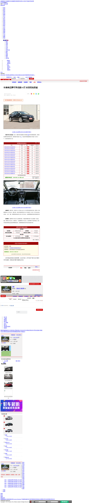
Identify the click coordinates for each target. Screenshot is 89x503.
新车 (7, 41)
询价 (7, 56)
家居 (4, 20)
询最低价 (13, 334)
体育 (4, 11)
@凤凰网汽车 (10, 281)
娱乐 (4, 10)
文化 (4, 26)
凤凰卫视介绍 (51, 499)
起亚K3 (13, 330)
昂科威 (6, 449)
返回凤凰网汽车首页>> (35, 283)
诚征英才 (27, 499)
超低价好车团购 (83, 81)
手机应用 (32, 1)
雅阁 (2, 330)
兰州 (18, 75)
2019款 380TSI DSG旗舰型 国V (9, 173)
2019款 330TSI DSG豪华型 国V (9, 159)
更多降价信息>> (38, 295)
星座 (4, 37)
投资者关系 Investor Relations (14, 499)
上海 (4, 75)
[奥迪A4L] (9, 430)
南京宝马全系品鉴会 (8, 397)
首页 (23, 462)
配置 (4, 362)
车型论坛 (39, 82)
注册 (7, 3)
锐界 (6, 446)
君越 (41, 330)
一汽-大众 (4, 80)
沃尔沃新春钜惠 (8, 380)
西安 (29, 75)
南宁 (24, 75)
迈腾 (8, 80)
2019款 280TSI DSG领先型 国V (9, 152)
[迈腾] (6, 289)
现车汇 (21, 1)
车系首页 (14, 82)
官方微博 (3, 2)
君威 (4, 330)
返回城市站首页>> (36, 270)
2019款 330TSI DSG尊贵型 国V (9, 162)
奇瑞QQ (19, 331)
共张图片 (3, 342)
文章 (34, 82)
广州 (6, 75)
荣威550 (23, 331)
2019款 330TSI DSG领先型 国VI (9, 154)
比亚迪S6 (8, 331)
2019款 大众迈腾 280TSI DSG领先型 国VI (21, 132)
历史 (4, 28)
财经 (4, 9)
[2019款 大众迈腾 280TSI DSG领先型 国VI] (22, 128)
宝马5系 (26, 330)
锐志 (29, 330)
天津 (16, 75)
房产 (4, 18)
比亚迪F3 (38, 330)
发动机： (11, 341)
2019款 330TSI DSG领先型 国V (9, 155)
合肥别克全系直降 (8, 388)
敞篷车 (8, 69)
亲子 (4, 15)
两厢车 (8, 60)
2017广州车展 (29, 77)
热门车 (5, 317)
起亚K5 (18, 330)
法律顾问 (42, 499)
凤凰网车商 (14, 1)
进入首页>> (19, 334)
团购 (7, 55)
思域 (16, 330)
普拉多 (31, 330)
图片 (7, 52)
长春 (10, 75)
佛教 (4, 36)
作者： (4, 281)
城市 (23, 488)
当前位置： (3, 77)
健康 (4, 14)
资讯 (4, 7)
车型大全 (8, 49)
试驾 (7, 44)
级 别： (11, 339)
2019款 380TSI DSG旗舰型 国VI (9, 171)
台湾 (23, 465)
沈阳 (8, 75)
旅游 (4, 22)
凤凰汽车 (37, 239)
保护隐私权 (32, 499)
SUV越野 (6, 322)
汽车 (4, 17)
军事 (4, 29)
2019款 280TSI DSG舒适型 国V (9, 148)
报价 (7, 51)
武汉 (22, 75)
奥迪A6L (7, 457)
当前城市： (29, 298)
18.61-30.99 (15, 337)
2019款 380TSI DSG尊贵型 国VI (9, 168)
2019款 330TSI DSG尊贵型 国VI (9, 161)
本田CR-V (7, 442)
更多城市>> (32, 75)
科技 (4, 21)
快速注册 (12, 305)
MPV (8, 65)
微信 (6, 2)
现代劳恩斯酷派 (14, 331)
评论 (23, 466)
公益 (4, 35)
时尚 (4, 13)
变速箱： (14, 293)
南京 (20, 75)
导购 (7, 43)
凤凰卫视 (3, 5)
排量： (13, 291)
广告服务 (23, 499)
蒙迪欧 (6, 330)
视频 (4, 31)
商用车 (18, 1)
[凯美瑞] (9, 424)
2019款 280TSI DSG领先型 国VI (9, 150)
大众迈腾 (6, 360)
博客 (4, 32)
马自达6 (22, 330)
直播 (2, 496)
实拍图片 (26, 82)
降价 (18, 77)
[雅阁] (9, 418)
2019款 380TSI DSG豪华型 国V (9, 166)
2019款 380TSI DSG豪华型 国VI (9, 164)
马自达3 (2, 331)
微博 (4, 491)
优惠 (7, 54)
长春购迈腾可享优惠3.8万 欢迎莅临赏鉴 (16, 480)
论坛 (4, 33)
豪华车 (8, 63)
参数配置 (20, 82)
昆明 (12, 75)
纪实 (2, 495)
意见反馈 (46, 499)
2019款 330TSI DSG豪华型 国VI (9, 157)
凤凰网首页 (3, 1)
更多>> (36, 266)
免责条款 (37, 499)
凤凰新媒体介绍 (4, 499)
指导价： (11, 337)
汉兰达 (6, 438)
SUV (8, 64)
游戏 (23, 487)
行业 (7, 47)
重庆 (27, 75)
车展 (25, 1)
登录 (5, 3)
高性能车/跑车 (7, 326)
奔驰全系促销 (8, 372)
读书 (4, 24)
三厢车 (8, 62)
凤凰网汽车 (8, 1)
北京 (2, 72)
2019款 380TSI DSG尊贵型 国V (9, 169)
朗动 (5, 331)
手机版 (27, 1)
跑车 (8, 68)
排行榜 (7, 58)
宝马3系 (9, 330)
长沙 (14, 75)
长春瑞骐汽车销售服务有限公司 (15, 247)
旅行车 (8, 67)
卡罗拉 (34, 330)
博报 (4, 489)
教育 (4, 25)
